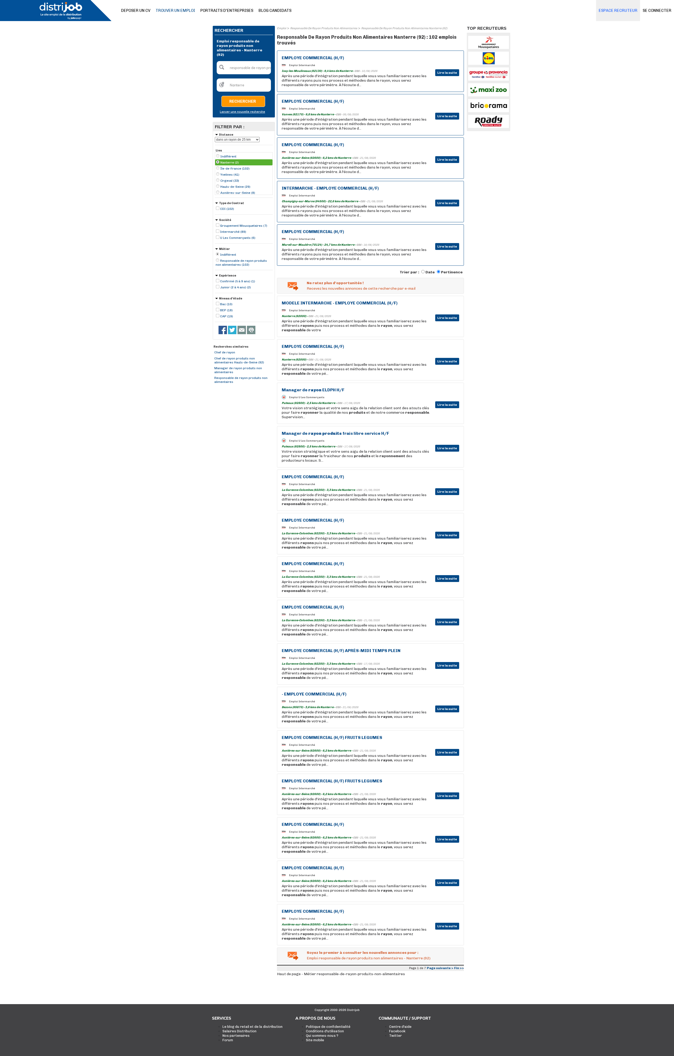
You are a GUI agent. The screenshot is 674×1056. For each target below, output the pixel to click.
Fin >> (459, 968)
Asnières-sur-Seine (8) (237, 193)
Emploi (281, 28)
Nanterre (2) (229, 162)
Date (430, 272)
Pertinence (452, 272)
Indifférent (228, 156)
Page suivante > (440, 968)
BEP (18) (226, 310)
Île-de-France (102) (235, 168)
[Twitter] (232, 330)
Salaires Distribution (239, 1031)
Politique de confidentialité (328, 1027)
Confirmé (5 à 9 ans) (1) (237, 281)
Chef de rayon (224, 352)
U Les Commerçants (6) (237, 238)
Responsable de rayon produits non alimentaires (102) (241, 263)
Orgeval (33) (229, 180)
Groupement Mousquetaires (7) (243, 226)
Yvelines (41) (229, 174)
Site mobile (315, 1040)
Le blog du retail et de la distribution (252, 1027)
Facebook (397, 1031)
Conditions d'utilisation (325, 1031)
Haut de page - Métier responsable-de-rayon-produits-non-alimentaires (341, 974)
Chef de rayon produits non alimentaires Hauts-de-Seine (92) (239, 360)
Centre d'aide (400, 1027)
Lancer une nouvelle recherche (242, 112)
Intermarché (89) (233, 232)
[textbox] (244, 67)
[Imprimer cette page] (251, 330)
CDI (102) (227, 209)
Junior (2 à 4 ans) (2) (235, 287)
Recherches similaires (231, 346)
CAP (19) (226, 316)
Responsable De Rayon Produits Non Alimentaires (323, 28)
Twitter (395, 1036)
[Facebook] (223, 330)
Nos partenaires (236, 1036)
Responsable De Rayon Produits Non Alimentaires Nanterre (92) (404, 28)
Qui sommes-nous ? (322, 1036)
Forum (227, 1040)
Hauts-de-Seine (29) (235, 187)
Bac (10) (226, 304)
